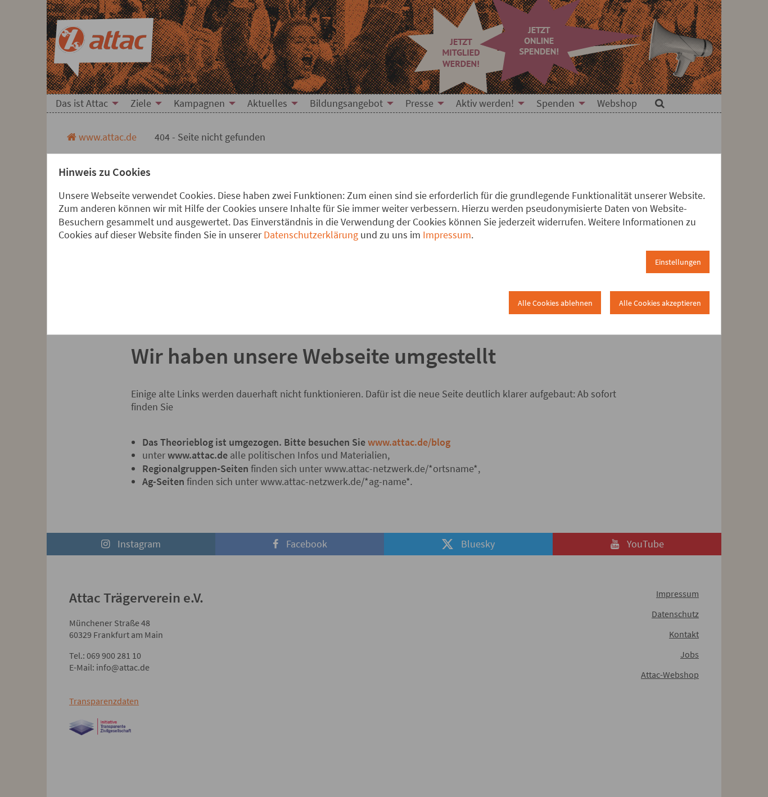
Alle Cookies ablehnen (555, 303)
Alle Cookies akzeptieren (660, 303)
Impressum (447, 234)
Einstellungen (678, 262)
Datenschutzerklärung (311, 234)
